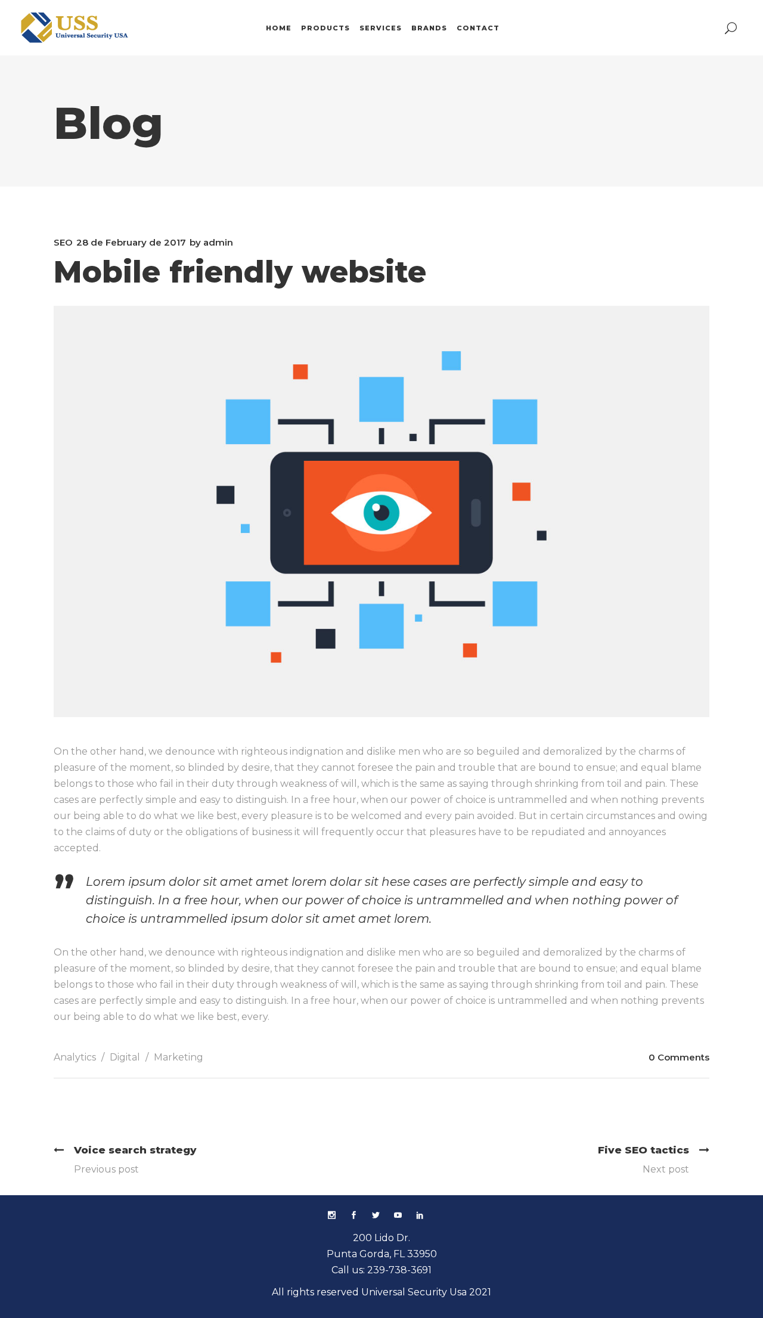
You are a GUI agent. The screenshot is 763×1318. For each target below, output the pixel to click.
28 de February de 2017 (131, 242)
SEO (63, 242)
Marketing (178, 1057)
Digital (125, 1057)
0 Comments (679, 1057)
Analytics (75, 1057)
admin (218, 242)
